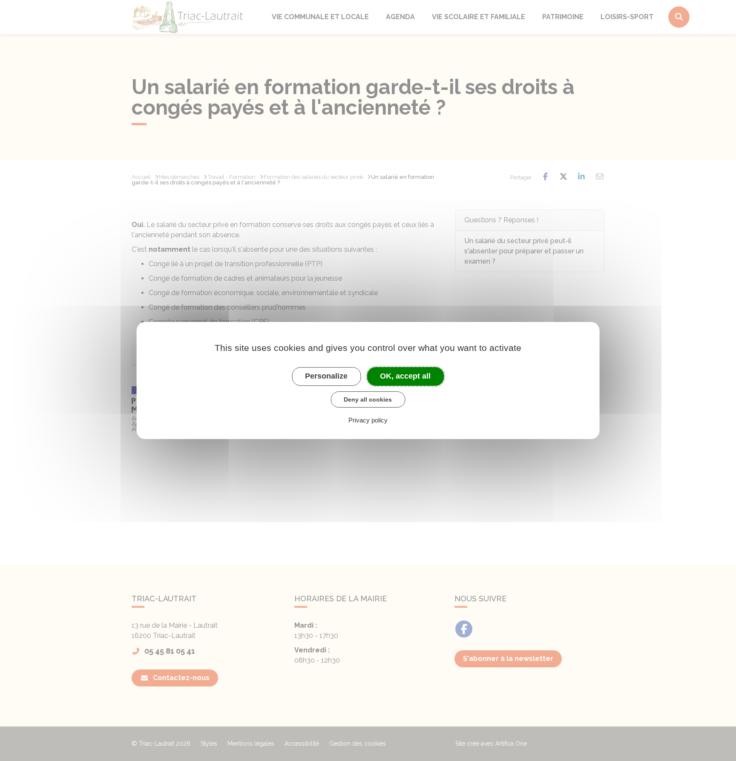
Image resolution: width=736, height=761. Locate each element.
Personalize (326, 376)
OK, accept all (405, 376)
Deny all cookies (368, 399)
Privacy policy (368, 420)
